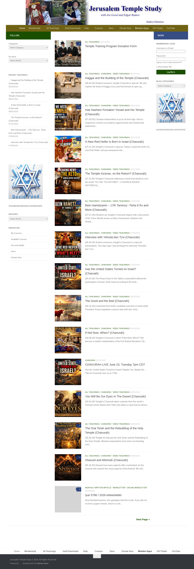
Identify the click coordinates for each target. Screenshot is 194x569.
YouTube (171, 28)
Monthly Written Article (98, 488)
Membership (34, 28)
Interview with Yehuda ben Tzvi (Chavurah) (112, 237)
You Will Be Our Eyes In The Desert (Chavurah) (115, 396)
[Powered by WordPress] (20, 563)
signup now (161, 62)
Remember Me (165, 67)
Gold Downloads (73, 28)
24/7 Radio (158, 28)
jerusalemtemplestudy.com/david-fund (170, 129)
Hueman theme (42, 563)
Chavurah (106, 74)
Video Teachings (121, 74)
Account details (17, 245)
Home (22, 28)
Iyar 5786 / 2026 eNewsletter (103, 495)
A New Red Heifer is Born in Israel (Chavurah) (114, 141)
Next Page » (143, 519)
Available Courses (19, 239)
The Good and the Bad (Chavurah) (107, 301)
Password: (161, 56)
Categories (13, 44)
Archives (12, 56)
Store (111, 28)
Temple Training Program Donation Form (111, 46)
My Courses (16, 233)
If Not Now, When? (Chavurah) (104, 332)
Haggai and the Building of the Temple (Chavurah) (117, 78)
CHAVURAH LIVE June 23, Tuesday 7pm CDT (115, 364)
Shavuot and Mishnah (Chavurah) (106, 460)
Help (86, 28)
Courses (99, 28)
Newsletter (119, 488)
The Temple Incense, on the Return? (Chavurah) (115, 173)
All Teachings (52, 28)
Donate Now (125, 28)
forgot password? (174, 62)
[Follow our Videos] (45, 35)
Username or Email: (165, 48)
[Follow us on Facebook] (41, 35)
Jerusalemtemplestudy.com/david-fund (25, 206)
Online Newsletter (137, 488)
